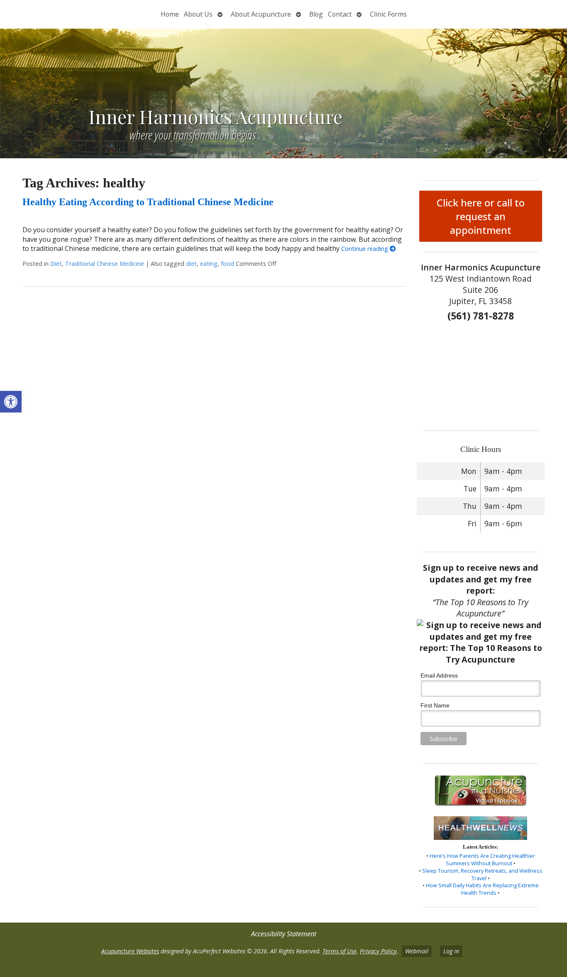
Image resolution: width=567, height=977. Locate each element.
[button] (11, 401)
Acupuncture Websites (130, 951)
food (227, 264)
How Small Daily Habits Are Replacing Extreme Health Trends (482, 888)
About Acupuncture (261, 14)
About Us (198, 14)
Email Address (439, 675)
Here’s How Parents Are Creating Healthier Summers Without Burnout (482, 859)
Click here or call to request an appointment (481, 216)
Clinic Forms (388, 14)
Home (170, 14)
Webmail (416, 951)
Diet (56, 264)
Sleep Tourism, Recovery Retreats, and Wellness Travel (482, 874)
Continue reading (365, 249)
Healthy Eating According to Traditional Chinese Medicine (148, 201)
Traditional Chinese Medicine (104, 264)
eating (209, 264)
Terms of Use (340, 951)
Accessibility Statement (283, 933)
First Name (435, 705)
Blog (316, 14)
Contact (340, 14)
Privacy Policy (378, 951)
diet (191, 264)
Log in (451, 951)
